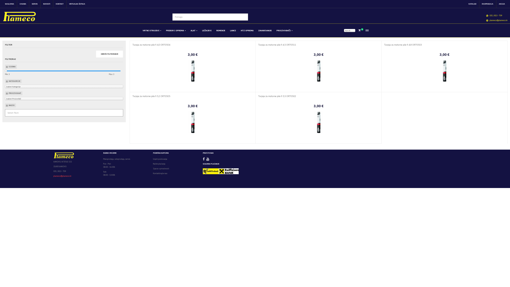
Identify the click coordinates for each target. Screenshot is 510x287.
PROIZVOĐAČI (284, 30)
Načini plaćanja (159, 164)
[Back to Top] (501, 276)
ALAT (193, 30)
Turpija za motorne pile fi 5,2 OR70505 (151, 96)
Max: (111, 74)
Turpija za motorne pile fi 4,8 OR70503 (403, 44)
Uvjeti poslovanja (160, 159)
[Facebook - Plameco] (204, 159)
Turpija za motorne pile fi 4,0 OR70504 (151, 44)
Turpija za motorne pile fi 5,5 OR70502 (277, 96)
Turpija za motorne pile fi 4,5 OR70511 (277, 44)
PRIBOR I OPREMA (175, 30)
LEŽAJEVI (207, 30)
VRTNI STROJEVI (151, 30)
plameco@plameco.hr (499, 20)
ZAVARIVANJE (265, 30)
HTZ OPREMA (247, 30)
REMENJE (220, 30)
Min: (7, 74)
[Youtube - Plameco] (208, 159)
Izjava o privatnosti (161, 168)
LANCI (233, 30)
